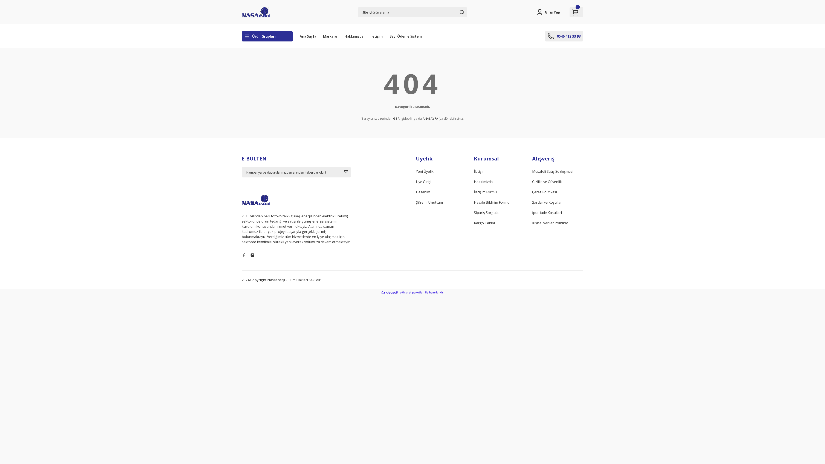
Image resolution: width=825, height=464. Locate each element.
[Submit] (347, 172)
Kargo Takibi (484, 223)
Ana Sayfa (308, 36)
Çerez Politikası (544, 192)
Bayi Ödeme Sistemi (406, 36)
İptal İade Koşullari (547, 212)
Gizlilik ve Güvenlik (547, 181)
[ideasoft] (390, 292)
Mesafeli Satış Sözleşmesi (552, 171)
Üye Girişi (423, 181)
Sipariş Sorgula (486, 212)
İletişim (376, 36)
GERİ (396, 118)
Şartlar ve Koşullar (547, 202)
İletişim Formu (485, 192)
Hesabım (423, 192)
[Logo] (256, 12)
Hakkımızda (354, 36)
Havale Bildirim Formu (491, 202)
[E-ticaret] (412, 293)
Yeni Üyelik (425, 171)
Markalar (330, 36)
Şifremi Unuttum (429, 202)
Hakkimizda (483, 181)
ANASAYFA (430, 118)
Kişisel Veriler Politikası (550, 223)
